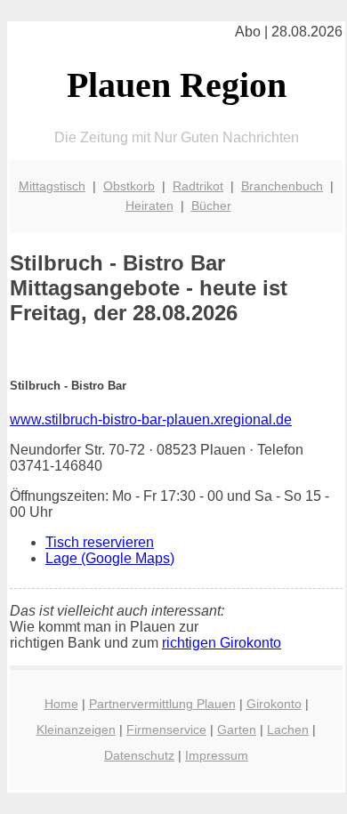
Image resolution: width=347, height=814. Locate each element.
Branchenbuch (282, 186)
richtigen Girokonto (221, 642)
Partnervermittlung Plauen (162, 704)
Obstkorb (129, 186)
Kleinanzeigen (76, 729)
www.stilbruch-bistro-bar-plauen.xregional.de (151, 419)
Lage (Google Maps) (109, 558)
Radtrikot (198, 186)
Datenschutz (139, 755)
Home (61, 704)
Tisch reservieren (99, 542)
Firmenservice (166, 729)
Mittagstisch (52, 186)
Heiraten (149, 205)
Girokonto (274, 704)
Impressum (216, 755)
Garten (236, 729)
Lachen (288, 729)
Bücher (211, 205)
